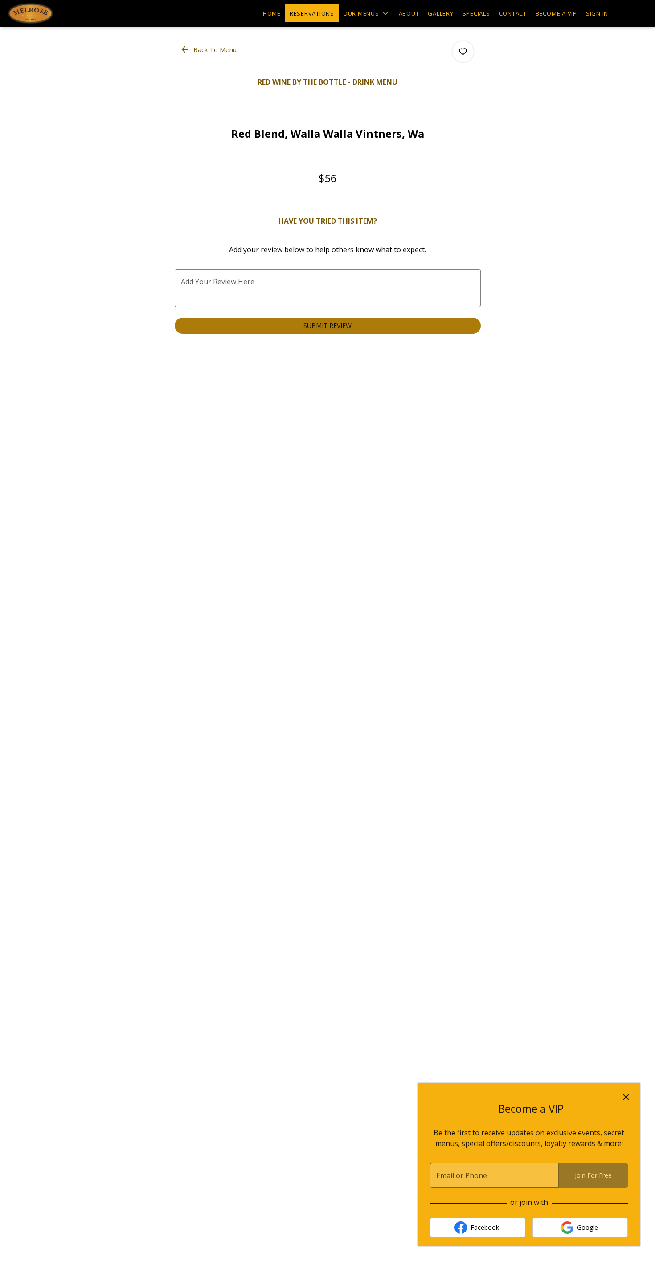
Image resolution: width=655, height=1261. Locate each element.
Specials (476, 13)
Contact (513, 13)
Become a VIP (556, 13)
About (409, 13)
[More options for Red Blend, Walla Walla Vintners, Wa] (463, 51)
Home (272, 13)
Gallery (440, 13)
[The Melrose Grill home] (47, 13)
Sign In (597, 13)
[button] (366, 13)
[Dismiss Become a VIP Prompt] (626, 1097)
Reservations (312, 13)
